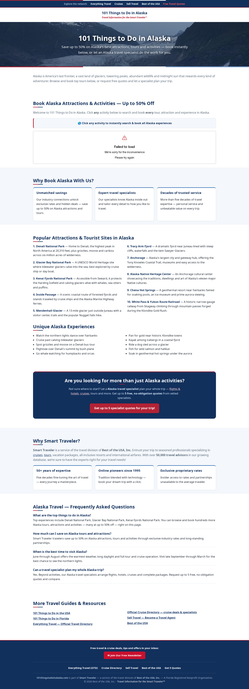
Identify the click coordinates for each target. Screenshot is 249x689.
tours (47, 455)
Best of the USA (151, 3)
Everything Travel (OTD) (83, 668)
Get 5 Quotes (173, 668)
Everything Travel (101, 3)
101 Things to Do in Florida (51, 618)
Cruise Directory (111, 668)
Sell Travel (132, 3)
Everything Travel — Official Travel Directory (62, 624)
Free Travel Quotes (174, 3)
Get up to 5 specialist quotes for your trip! (124, 408)
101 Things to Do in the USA (51, 613)
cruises (84, 393)
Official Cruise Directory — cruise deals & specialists (162, 612)
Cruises (119, 3)
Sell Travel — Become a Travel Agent (151, 618)
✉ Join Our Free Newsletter (125, 655)
